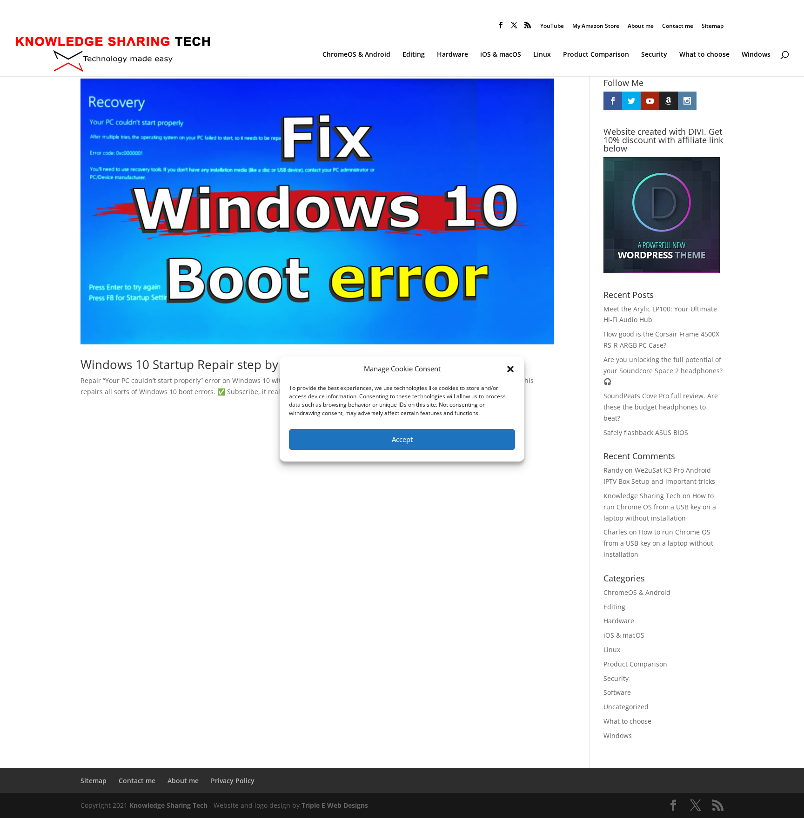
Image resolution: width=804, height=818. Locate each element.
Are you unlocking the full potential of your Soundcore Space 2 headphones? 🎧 (663, 370)
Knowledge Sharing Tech (642, 495)
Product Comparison (596, 55)
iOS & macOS (500, 55)
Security (654, 55)
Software (617, 692)
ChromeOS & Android (356, 55)
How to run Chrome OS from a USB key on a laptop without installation (659, 506)
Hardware (452, 55)
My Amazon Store (595, 26)
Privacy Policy (233, 780)
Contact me (677, 26)
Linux (542, 55)
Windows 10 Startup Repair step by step (193, 364)
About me (641, 26)
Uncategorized (626, 706)
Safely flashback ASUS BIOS (645, 432)
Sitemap (713, 26)
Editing (413, 55)
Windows (756, 55)
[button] (510, 369)
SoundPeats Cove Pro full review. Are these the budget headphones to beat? (660, 406)
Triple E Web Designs (335, 805)
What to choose (704, 55)
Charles (615, 532)
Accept (402, 439)
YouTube (552, 26)
